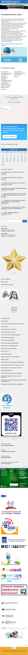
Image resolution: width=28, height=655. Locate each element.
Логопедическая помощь (8, 332)
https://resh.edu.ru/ (6, 463)
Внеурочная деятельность (8, 329)
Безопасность (5, 351)
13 (14, 157)
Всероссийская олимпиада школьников (12, 362)
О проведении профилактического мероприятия (19, 73)
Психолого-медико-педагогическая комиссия (11, 376)
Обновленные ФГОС (6, 370)
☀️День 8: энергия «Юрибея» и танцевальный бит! (10, 213)
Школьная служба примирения (10, 343)
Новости (4, 10)
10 (3, 157)
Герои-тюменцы (5, 279)
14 (18, 157)
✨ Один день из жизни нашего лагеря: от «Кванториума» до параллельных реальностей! (13, 202)
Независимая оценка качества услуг (11, 367)
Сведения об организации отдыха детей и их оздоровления (14, 380)
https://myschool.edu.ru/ (7, 445)
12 (10, 157)
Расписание (4, 321)
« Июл (2, 164)
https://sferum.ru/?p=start (8, 451)
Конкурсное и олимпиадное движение (12, 384)
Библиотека (4, 326)
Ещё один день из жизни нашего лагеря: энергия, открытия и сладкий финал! (13, 207)
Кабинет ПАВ (5, 359)
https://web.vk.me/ (6, 457)
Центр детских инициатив (8, 348)
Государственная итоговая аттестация (12, 323)
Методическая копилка (7, 337)
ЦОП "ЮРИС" (22, 651)
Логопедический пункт (8, 340)
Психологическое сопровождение (10, 334)
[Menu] (26, 1)
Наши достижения (6, 354)
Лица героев (4, 281)
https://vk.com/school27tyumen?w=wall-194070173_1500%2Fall (11, 40)
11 (7, 157)
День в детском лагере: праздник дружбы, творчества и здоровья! (14, 189)
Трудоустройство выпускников (10, 356)
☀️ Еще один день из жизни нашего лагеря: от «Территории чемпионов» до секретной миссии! (14, 195)
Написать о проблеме (9, 136)
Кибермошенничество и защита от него (12, 365)
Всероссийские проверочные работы (11, 373)
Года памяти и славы (7, 284)
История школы (5, 318)
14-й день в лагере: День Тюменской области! (12, 178)
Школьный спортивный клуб (9, 345)
